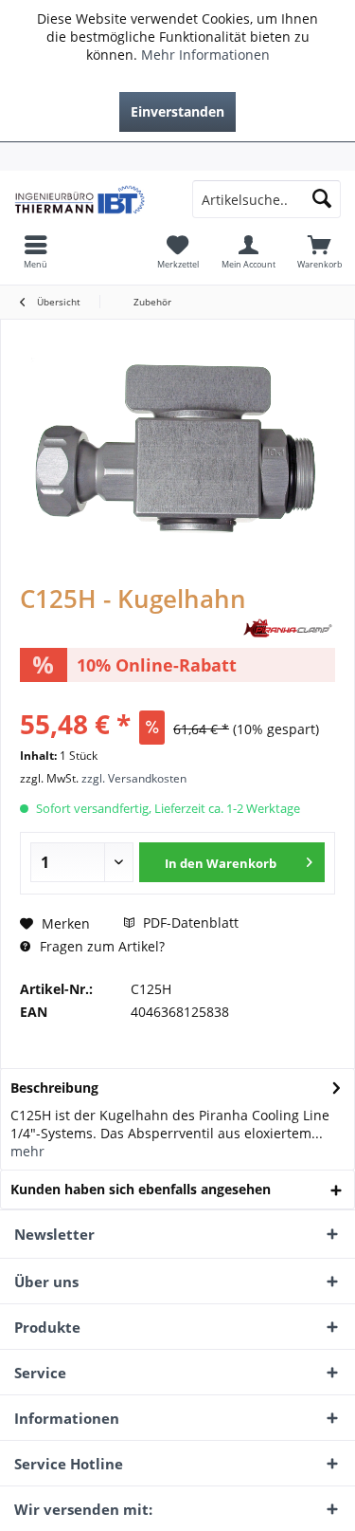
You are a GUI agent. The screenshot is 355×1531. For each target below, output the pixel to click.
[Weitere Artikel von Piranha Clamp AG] (287, 628)
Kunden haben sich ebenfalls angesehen (140, 1189)
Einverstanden (177, 111)
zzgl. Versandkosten (133, 778)
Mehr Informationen (205, 55)
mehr (27, 1151)
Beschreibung (54, 1088)
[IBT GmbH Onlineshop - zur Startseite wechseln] (89, 199)
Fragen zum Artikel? (100, 946)
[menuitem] (177, 156)
